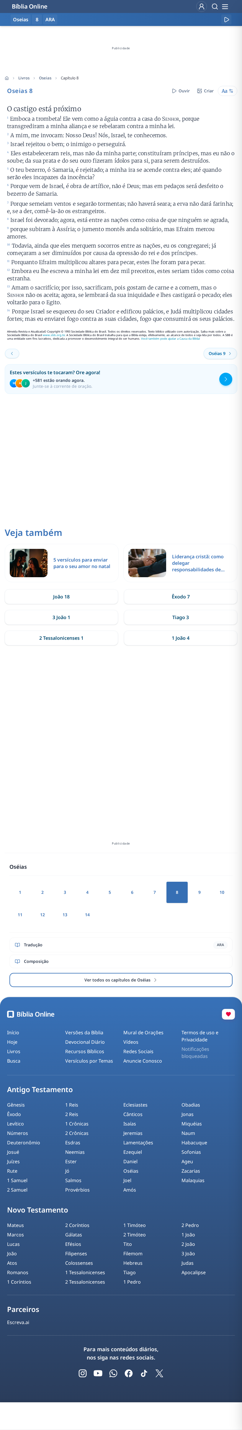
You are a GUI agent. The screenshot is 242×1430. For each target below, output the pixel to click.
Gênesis (16, 1105)
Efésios (73, 1244)
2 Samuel (17, 1190)
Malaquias (193, 1180)
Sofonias (191, 1152)
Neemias (75, 1152)
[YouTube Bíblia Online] (98, 1373)
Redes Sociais (138, 1051)
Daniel (130, 1161)
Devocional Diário (85, 1042)
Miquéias (192, 1123)
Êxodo (14, 1114)
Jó (67, 1171)
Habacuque (194, 1142)
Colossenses (79, 1263)
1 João (188, 1234)
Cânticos (133, 1114)
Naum (188, 1133)
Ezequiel (132, 1152)
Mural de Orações (143, 1032)
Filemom (133, 1253)
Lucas (13, 1244)
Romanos (17, 1272)
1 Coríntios (19, 1282)
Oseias (45, 78)
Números (17, 1133)
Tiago (129, 1272)
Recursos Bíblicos (84, 1051)
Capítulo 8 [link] (70, 78)
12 (42, 914)
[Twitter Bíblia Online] (159, 1373)
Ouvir (184, 91)
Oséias (130, 1171)
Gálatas (73, 1234)
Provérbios (77, 1190)
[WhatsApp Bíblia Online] (113, 1373)
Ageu (187, 1161)
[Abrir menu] (225, 6)
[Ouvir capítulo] (226, 19)
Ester (71, 1161)
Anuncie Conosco (142, 1061)
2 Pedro (190, 1225)
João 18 (61, 596)
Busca (13, 1061)
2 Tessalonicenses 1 (61, 638)
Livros (24, 78)
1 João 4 (180, 638)
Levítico (15, 1123)
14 (87, 914)
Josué (13, 1152)
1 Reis (71, 1105)
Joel (127, 1180)
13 (65, 914)
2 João (188, 1244)
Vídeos (130, 1042)
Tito (127, 1244)
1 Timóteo (134, 1225)
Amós (129, 1190)
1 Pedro (132, 1282)
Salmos (73, 1180)
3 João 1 (61, 617)
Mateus (15, 1225)
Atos (12, 1263)
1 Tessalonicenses (85, 1272)
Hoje (12, 1042)
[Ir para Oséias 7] (12, 353)
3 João (188, 1253)
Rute (12, 1171)
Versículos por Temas (89, 1061)
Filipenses (76, 1253)
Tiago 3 (180, 617)
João (12, 1253)
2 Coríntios (77, 1225)
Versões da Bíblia (84, 1032)
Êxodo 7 (181, 596)
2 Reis (71, 1114)
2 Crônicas (77, 1133)
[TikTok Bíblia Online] (144, 1373)
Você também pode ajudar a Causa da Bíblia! (170, 339)
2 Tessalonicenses (85, 1282)
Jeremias (133, 1133)
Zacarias (191, 1171)
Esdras (72, 1142)
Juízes (13, 1161)
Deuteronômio (23, 1142)
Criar (209, 91)
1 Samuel (17, 1180)
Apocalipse (194, 1272)
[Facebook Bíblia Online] (128, 1373)
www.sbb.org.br (54, 335)
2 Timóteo (134, 1234)
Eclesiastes (135, 1105)
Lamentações (138, 1142)
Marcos (15, 1234)
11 (20, 914)
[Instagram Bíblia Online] (82, 1373)
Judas (188, 1263)
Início (13, 1032)
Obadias (191, 1105)
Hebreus (133, 1263)
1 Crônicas (77, 1123)
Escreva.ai (18, 1322)
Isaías (129, 1123)
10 (222, 892)
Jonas (188, 1114)
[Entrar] (201, 6)
